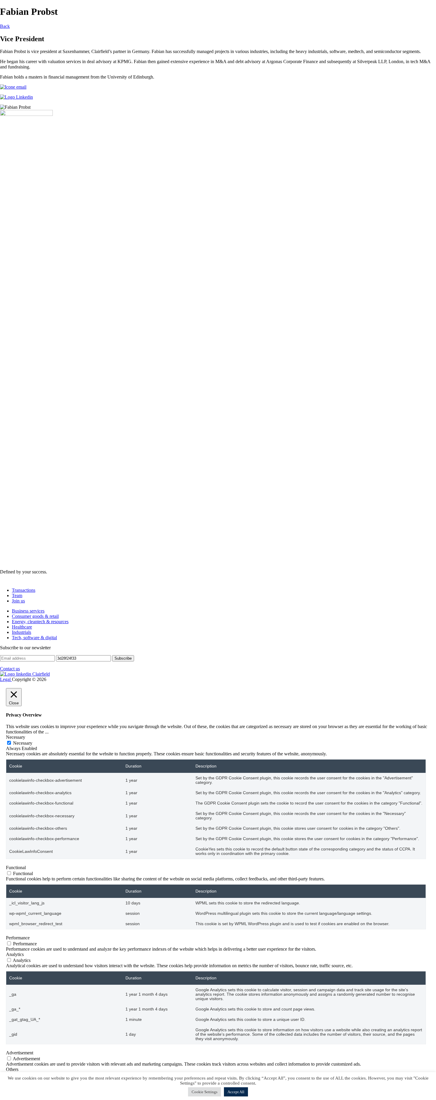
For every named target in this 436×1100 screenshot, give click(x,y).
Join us (18, 600)
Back (5, 26)
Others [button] (12, 1069)
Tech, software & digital (34, 637)
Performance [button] (18, 937)
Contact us (10, 668)
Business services (28, 610)
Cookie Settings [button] (204, 1092)
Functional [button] (16, 867)
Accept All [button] (235, 1092)
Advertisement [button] (19, 1052)
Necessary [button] (15, 737)
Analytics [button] (15, 954)
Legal (6, 679)
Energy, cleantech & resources (40, 621)
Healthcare (22, 626)
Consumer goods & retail (35, 616)
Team (17, 595)
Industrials (21, 632)
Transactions (23, 590)
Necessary (22, 743)
